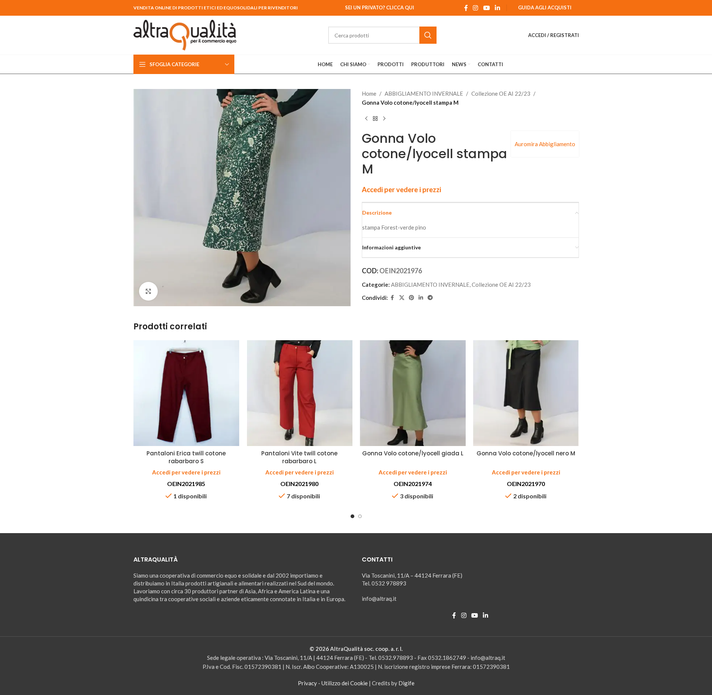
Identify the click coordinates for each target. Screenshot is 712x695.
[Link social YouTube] (486, 7)
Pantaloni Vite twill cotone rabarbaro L (299, 457)
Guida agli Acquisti (544, 7)
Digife (406, 683)
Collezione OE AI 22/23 (500, 93)
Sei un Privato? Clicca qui (379, 7)
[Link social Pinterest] (411, 298)
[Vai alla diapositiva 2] (360, 516)
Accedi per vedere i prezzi (401, 189)
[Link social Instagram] (476, 7)
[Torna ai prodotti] (375, 118)
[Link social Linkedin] (497, 7)
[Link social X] (402, 298)
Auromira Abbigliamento (545, 144)
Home (369, 93)
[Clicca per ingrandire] (148, 291)
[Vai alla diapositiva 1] (352, 516)
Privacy (307, 683)
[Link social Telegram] (430, 298)
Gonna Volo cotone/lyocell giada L (412, 453)
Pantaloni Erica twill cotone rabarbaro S (186, 457)
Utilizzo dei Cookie (344, 683)
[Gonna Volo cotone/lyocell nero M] (526, 393)
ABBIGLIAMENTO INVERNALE (424, 93)
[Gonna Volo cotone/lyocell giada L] (413, 393)
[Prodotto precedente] (366, 118)
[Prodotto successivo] (384, 118)
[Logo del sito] (185, 34)
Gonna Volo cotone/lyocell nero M (526, 453)
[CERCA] (428, 35)
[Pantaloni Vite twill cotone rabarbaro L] (299, 393)
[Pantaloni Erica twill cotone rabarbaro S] (186, 393)
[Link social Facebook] (466, 7)
